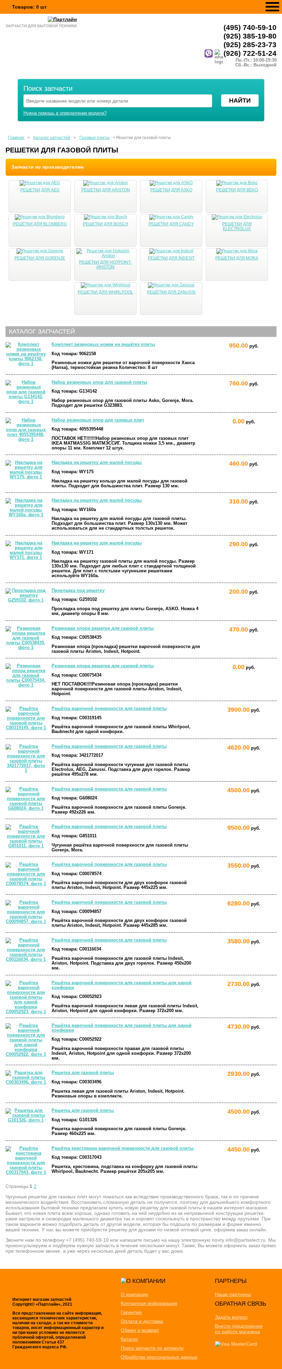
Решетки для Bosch (105, 224)
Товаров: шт (29, 7)
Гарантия (131, 1312)
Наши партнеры (233, 1294)
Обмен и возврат (140, 1330)
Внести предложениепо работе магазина (239, 1328)
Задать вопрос (231, 1317)
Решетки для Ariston (105, 190)
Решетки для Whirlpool (105, 292)
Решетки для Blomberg (40, 224)
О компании (134, 1294)
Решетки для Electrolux (237, 226)
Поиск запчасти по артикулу (152, 1348)
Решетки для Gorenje (39, 258)
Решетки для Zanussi (171, 292)
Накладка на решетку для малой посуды (97, 462)
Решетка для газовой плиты (83, 1072)
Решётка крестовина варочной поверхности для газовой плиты (123, 1148)
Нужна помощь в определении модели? (65, 113)
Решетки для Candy (171, 224)
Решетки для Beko (237, 190)
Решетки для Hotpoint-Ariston (105, 264)
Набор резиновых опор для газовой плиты (99, 382)
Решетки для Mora (236, 258)
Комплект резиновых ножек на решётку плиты (103, 344)
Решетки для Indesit (171, 258)
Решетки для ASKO (171, 190)
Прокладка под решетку (78, 590)
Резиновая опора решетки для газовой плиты (103, 628)
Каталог (129, 1339)
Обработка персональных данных (159, 1357)
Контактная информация (149, 1303)
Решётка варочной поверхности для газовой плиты (109, 708)
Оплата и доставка (142, 1321)
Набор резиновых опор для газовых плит (98, 420)
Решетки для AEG (39, 190)
